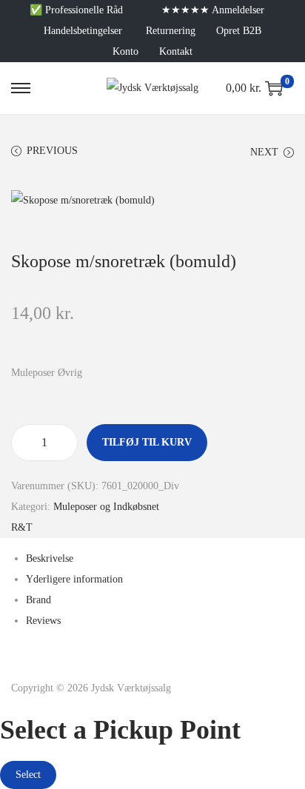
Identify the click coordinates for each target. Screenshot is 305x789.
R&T (22, 527)
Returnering (170, 30)
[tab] (160, 558)
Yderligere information (74, 579)
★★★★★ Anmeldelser (212, 10)
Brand (38, 599)
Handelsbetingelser (83, 30)
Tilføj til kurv (147, 442)
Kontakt (175, 51)
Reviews (43, 620)
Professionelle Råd (84, 10)
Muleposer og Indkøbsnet (106, 506)
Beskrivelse (49, 558)
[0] (274, 88)
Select (28, 774)
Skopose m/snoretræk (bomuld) (123, 261)
